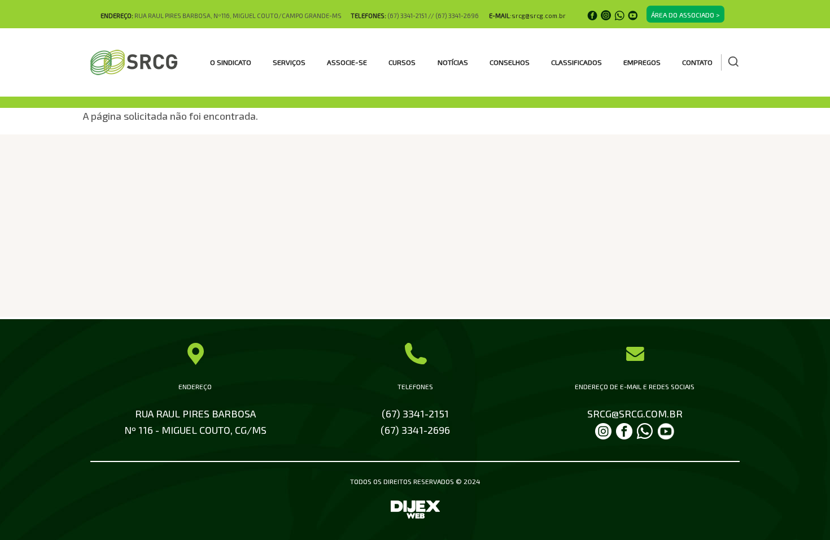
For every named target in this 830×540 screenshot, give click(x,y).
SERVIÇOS (289, 62)
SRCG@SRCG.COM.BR (635, 413)
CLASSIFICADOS (576, 62)
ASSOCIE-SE (347, 62)
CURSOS (402, 62)
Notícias (453, 62)
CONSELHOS (510, 62)
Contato (697, 62)
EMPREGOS (642, 62)
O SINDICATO (230, 62)
